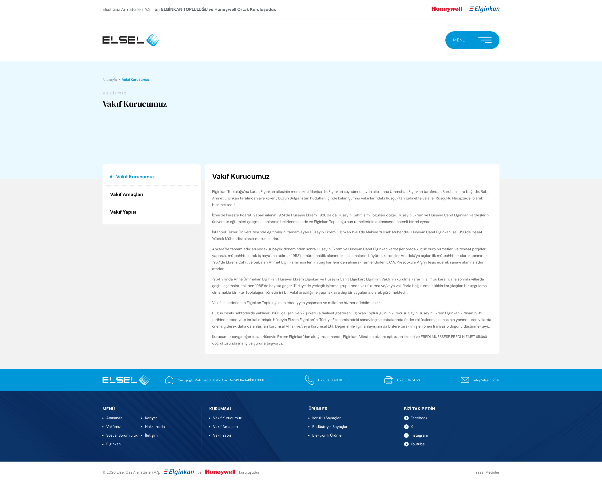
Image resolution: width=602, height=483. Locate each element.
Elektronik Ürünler (327, 435)
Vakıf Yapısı (123, 212)
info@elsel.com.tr (486, 380)
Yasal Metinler (487, 472)
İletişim (151, 435)
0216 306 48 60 (330, 380)
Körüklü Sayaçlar (326, 417)
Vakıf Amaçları (126, 194)
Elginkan (113, 444)
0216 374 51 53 (408, 380)
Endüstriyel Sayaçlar (330, 426)
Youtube (418, 444)
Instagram (419, 435)
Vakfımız (113, 426)
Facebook (419, 417)
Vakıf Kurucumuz (135, 177)
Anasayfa (110, 79)
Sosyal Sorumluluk (122, 435)
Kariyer (151, 417)
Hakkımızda (155, 426)
